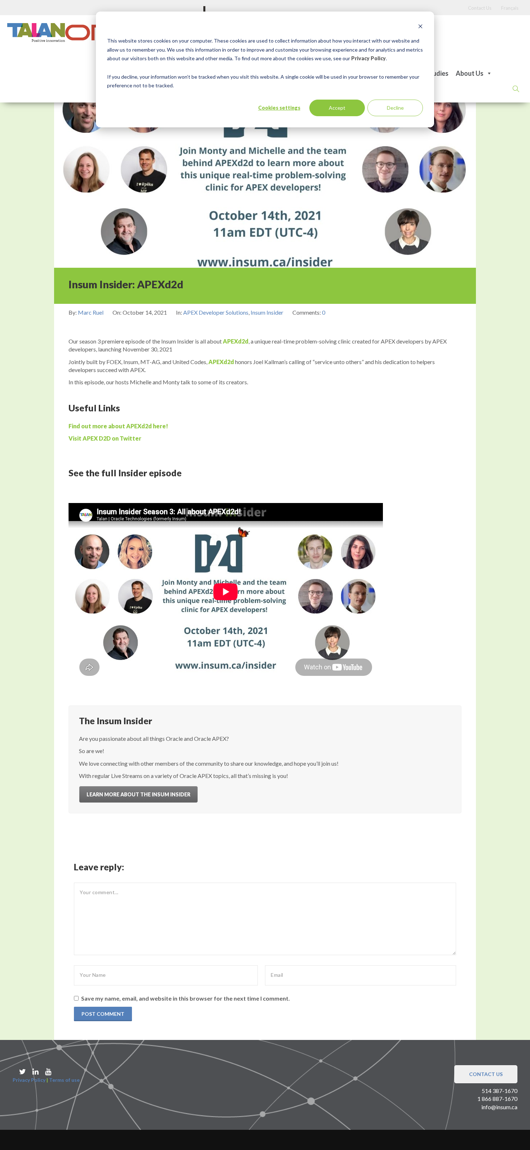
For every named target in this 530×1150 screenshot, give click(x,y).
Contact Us (479, 8)
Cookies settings (279, 108)
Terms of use (64, 1080)
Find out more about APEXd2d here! (118, 426)
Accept (337, 108)
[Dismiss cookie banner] (420, 27)
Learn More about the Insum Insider (138, 794)
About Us (469, 73)
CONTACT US (486, 1074)
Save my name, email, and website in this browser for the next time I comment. (185, 998)
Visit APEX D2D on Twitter (105, 438)
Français (509, 8)
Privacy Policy (368, 58)
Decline (395, 108)
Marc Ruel (91, 312)
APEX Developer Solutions (215, 312)
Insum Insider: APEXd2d (126, 284)
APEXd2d (235, 341)
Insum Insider (267, 312)
